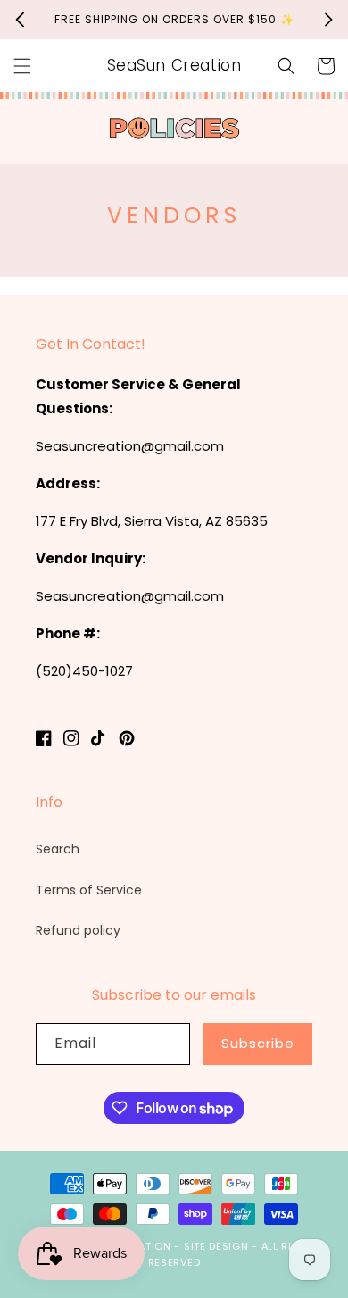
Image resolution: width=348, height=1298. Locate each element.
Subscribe (257, 1043)
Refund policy (78, 930)
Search (57, 849)
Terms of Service (89, 890)
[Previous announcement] (19, 19)
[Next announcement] (328, 19)
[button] (22, 66)
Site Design (216, 1246)
